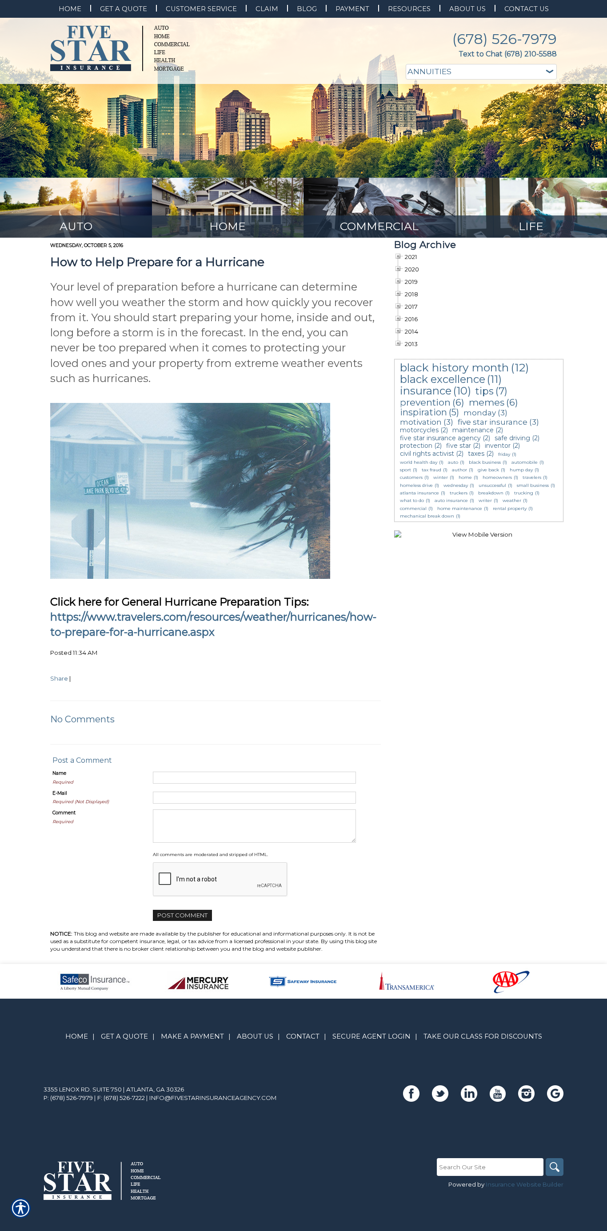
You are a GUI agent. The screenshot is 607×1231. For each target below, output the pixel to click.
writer (485, 500)
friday (504, 454)
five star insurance (492, 422)
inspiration (423, 412)
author (459, 470)
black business (485, 462)
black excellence (442, 379)
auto (453, 462)
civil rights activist (427, 454)
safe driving (512, 438)
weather (512, 500)
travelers (532, 477)
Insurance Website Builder (524, 1184)
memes (486, 402)
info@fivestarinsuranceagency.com (213, 1097)
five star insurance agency (440, 438)
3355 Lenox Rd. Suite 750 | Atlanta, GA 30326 (114, 1089)
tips (484, 391)
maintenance (473, 430)
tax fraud (431, 470)
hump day (521, 470)
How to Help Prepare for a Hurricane (157, 262)
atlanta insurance (419, 493)
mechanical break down (427, 516)
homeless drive (416, 485)
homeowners (497, 477)
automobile (524, 462)
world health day (418, 462)
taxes (476, 454)
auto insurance (451, 500)
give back (488, 470)
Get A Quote (124, 1036)
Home (76, 1036)
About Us (255, 1036)
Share (59, 678)
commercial (413, 508)
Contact (302, 1036)
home (465, 477)
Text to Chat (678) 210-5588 (508, 54)
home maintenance (459, 508)
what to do (412, 500)
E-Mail (59, 793)
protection (416, 446)
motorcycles (419, 430)
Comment (64, 813)
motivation (421, 422)
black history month (454, 367)
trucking (523, 493)
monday (479, 412)
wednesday (455, 485)
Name (59, 773)
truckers (458, 493)
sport (405, 470)
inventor (498, 446)
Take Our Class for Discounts (482, 1036)
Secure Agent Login (371, 1036)
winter (440, 477)
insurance (425, 390)
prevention (425, 402)
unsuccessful (492, 485)
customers (411, 477)
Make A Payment (192, 1036)
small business (533, 485)
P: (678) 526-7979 (68, 1097)
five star (458, 446)
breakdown (490, 493)
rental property (510, 508)
